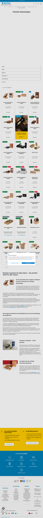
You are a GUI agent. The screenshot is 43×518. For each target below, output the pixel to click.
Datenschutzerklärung (29, 259)
